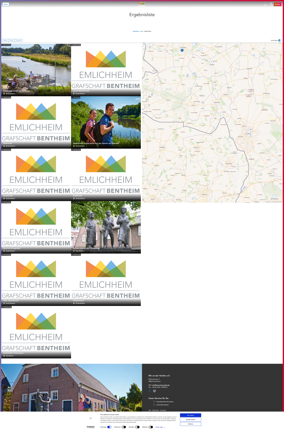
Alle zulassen (190, 415)
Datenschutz (155, 410)
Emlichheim (136, 31)
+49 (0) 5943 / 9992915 (159, 387)
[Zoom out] (144, 46)
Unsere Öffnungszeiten (162, 404)
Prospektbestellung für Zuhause (164, 401)
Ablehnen (190, 424)
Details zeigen (159, 427)
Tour (141, 31)
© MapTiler (268, 202)
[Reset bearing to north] (144, 49)
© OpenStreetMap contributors (276, 202)
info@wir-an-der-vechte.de (161, 385)
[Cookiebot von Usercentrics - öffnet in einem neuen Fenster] (90, 427)
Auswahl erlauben (190, 419)
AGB (150, 410)
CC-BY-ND (139, 128)
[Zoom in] (144, 44)
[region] (212, 123)
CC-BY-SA (139, 233)
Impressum (163, 410)
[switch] (124, 427)
